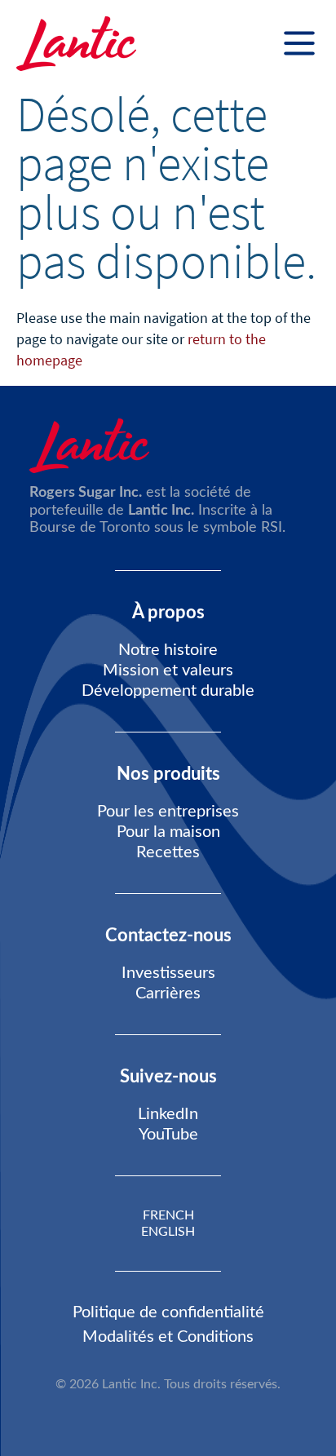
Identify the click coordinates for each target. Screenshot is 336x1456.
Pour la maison (168, 832)
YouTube (168, 1134)
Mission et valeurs (168, 670)
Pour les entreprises (168, 811)
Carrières (168, 993)
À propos (168, 613)
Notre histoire (168, 650)
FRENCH (168, 1215)
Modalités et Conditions (168, 1337)
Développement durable (168, 691)
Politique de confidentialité (168, 1312)
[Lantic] (76, 44)
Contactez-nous (168, 936)
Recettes (168, 852)
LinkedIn (168, 1114)
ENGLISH (168, 1231)
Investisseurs (168, 973)
